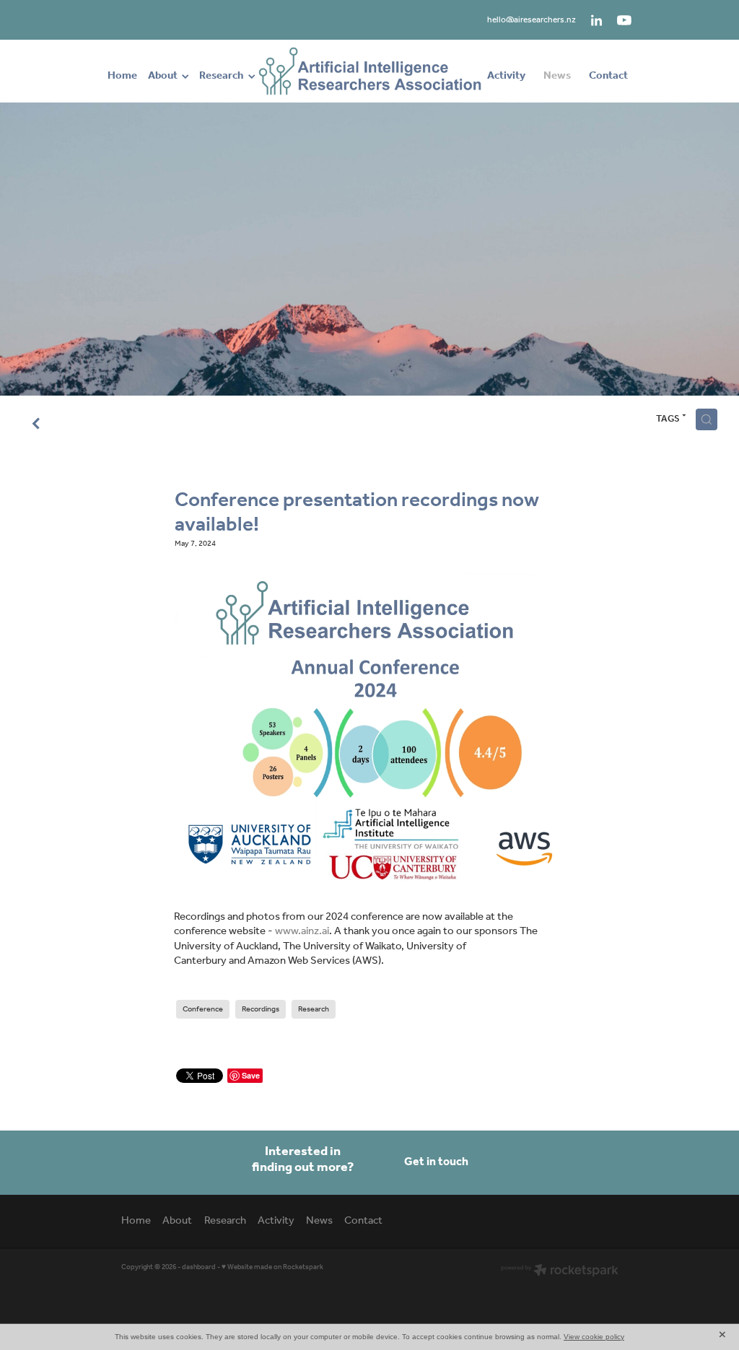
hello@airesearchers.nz (531, 20)
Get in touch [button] (436, 1162)
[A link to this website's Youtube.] (624, 20)
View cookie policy (594, 1337)
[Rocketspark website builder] (559, 1271)
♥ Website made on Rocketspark (272, 1267)
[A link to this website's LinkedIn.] (597, 20)
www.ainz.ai (302, 931)
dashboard (199, 1267)
